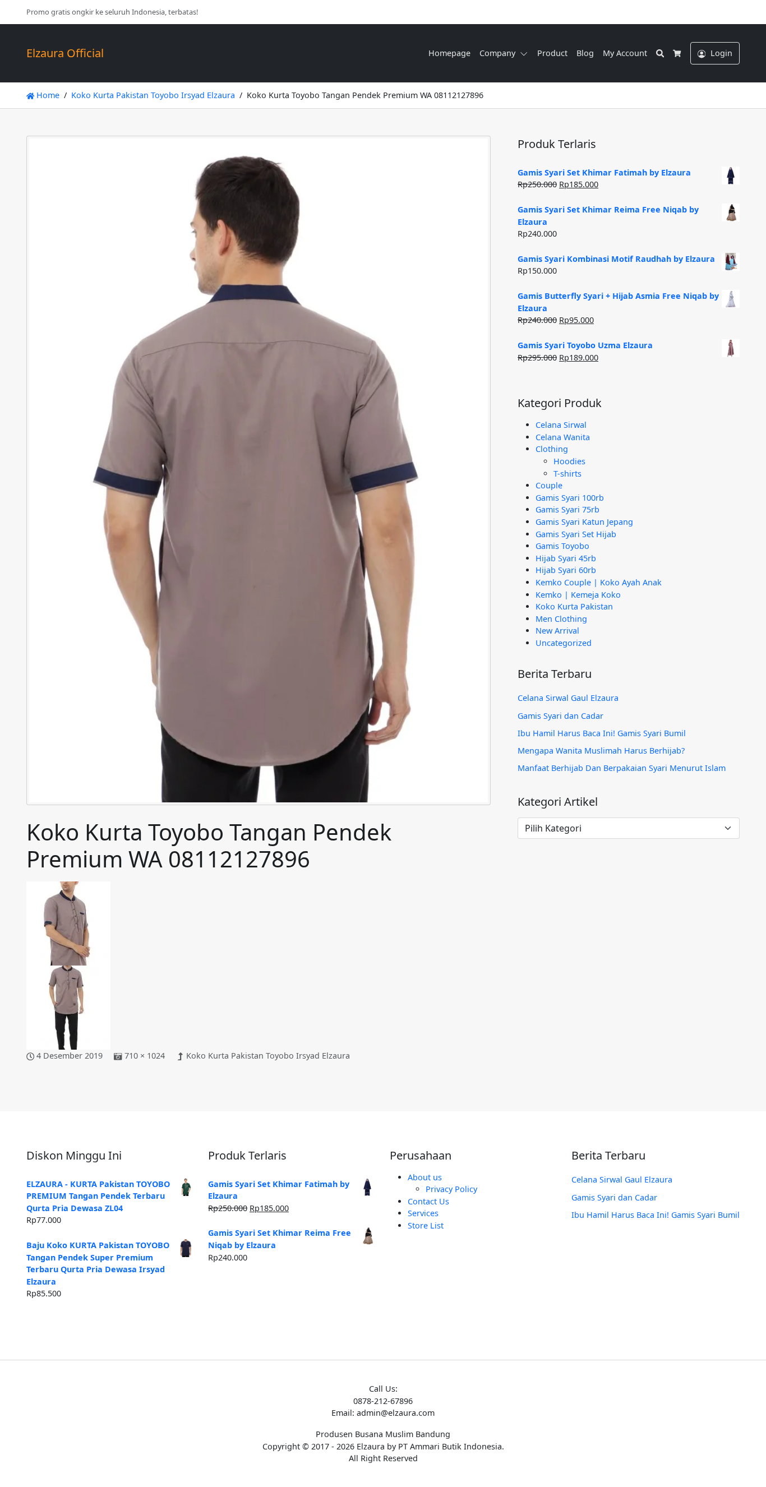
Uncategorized (564, 643)
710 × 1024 (144, 1055)
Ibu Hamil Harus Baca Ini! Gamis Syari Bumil (602, 733)
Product (552, 53)
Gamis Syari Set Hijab (576, 534)
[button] (526, 53)
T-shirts (567, 473)
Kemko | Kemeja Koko (578, 594)
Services (423, 1213)
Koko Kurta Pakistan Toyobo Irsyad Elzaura (268, 1055)
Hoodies (569, 461)
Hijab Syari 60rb (566, 570)
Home (46, 95)
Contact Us (428, 1201)
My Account (625, 53)
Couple (549, 485)
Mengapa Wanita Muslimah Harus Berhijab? (601, 750)
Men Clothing (561, 618)
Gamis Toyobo (562, 546)
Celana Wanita (563, 437)
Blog (585, 53)
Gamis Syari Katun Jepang (584, 521)
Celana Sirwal (561, 424)
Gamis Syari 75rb (567, 509)
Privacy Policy (451, 1189)
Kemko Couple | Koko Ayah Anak (599, 582)
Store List (426, 1225)
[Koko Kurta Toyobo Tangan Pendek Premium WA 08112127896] (258, 476)
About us (425, 1177)
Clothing (552, 449)
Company (497, 53)
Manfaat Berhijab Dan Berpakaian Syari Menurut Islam (622, 768)
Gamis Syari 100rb (570, 497)
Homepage (449, 53)
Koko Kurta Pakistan (574, 606)
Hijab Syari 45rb (566, 558)
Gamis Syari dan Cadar (560, 715)
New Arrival (557, 630)
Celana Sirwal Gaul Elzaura (568, 697)
